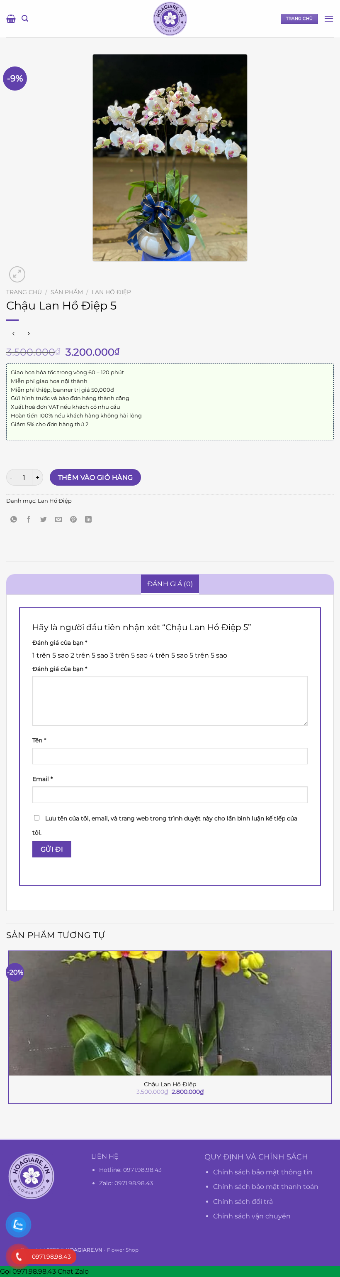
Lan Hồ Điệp (111, 292)
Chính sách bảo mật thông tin (263, 1172)
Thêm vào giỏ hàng (95, 477)
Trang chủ (24, 292)
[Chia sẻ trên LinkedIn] (88, 519)
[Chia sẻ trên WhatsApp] (14, 519)
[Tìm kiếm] (25, 18)
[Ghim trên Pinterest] (73, 519)
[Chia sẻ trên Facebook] (29, 519)
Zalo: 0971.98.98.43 (126, 1183)
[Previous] (10, 1124)
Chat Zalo (73, 1271)
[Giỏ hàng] (11, 19)
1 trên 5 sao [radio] (50, 655)
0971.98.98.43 (142, 1170)
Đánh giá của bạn (59, 642)
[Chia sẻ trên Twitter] (44, 519)
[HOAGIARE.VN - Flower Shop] (170, 18)
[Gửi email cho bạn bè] (59, 519)
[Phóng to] (17, 274)
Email (42, 779)
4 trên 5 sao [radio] (168, 655)
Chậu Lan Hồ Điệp (170, 1084)
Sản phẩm (67, 292)
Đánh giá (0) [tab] (170, 584)
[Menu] (329, 18)
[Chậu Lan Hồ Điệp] (170, 1013)
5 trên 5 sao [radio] (208, 655)
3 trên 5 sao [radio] (129, 655)
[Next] (37, 270)
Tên (39, 740)
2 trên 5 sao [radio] (89, 655)
